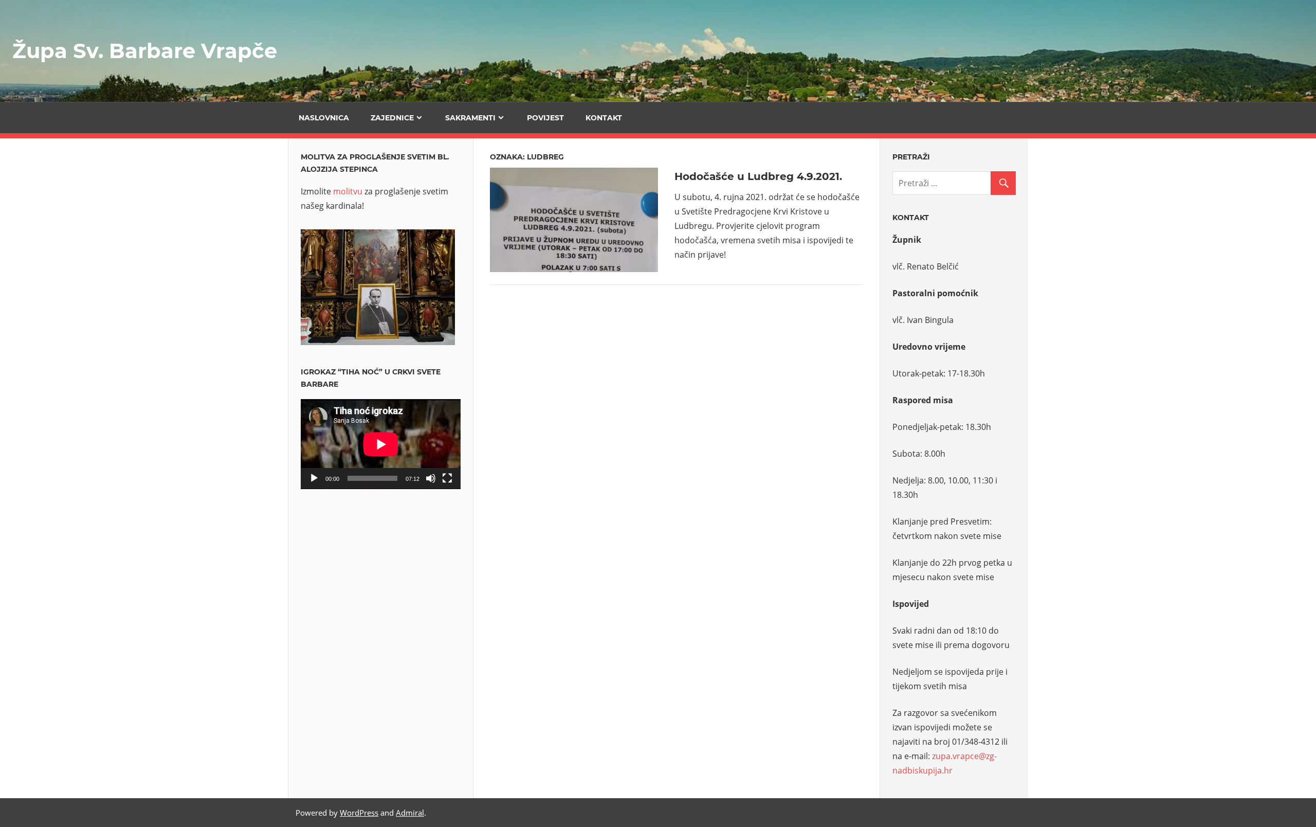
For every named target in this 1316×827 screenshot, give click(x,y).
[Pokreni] (314, 478)
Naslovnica (324, 117)
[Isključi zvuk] (431, 478)
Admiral (410, 812)
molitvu (347, 191)
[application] (381, 444)
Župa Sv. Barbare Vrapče (144, 50)
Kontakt (604, 117)
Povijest (545, 117)
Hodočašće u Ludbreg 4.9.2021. (758, 176)
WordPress (359, 812)
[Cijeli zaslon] (447, 478)
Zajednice (392, 117)
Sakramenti (470, 117)
